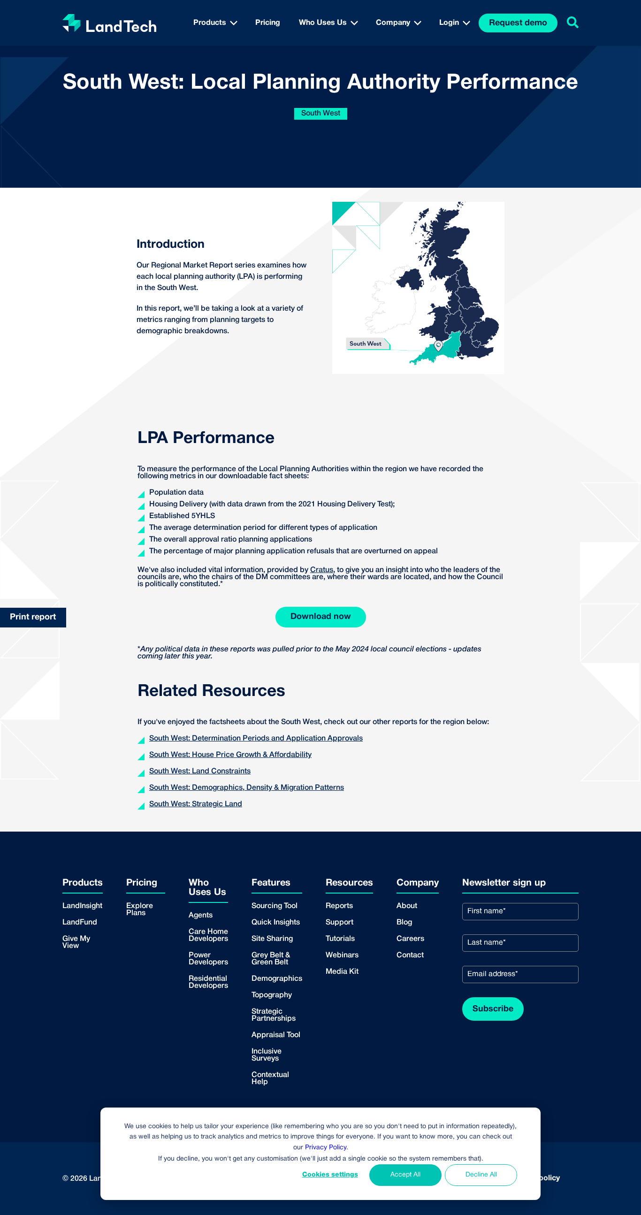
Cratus (321, 570)
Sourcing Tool (275, 906)
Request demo (518, 23)
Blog (404, 922)
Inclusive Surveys (267, 1055)
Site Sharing (272, 939)
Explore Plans (139, 910)
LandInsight (82, 906)
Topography (272, 995)
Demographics (277, 979)
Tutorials (340, 939)
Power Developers (208, 959)
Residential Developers (208, 982)
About (407, 906)
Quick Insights (276, 922)
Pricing (267, 23)
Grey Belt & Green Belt (271, 959)
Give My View (76, 942)
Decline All (481, 1175)
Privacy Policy (325, 1148)
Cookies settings (330, 1175)
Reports (339, 906)
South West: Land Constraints (200, 771)
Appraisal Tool (276, 1035)
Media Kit (342, 972)
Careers (410, 939)
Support (339, 922)
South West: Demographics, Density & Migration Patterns (246, 788)
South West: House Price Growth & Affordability (230, 755)
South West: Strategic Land (195, 804)
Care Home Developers (208, 935)
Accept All (405, 1175)
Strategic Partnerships (274, 1015)
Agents (201, 915)
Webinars (342, 955)
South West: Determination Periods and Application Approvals (256, 738)
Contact (410, 955)
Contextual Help (270, 1078)
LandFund (79, 922)
